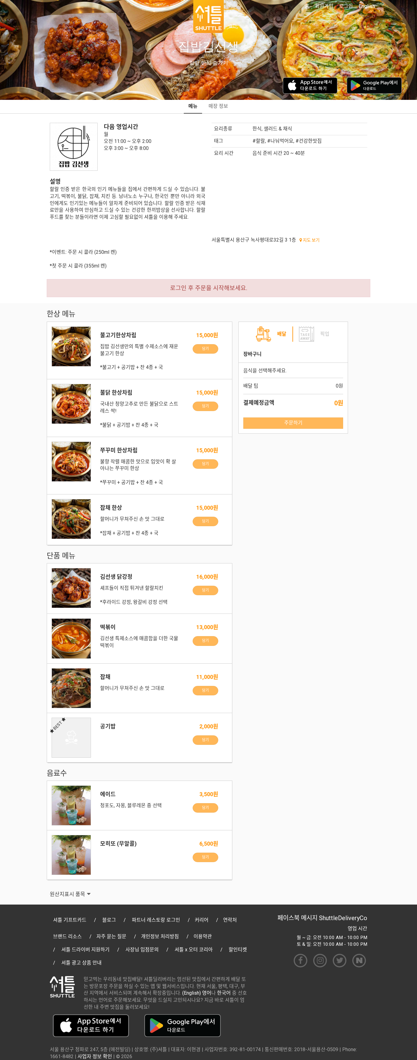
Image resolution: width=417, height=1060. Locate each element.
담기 (205, 349)
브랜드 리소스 (67, 936)
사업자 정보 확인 (95, 1056)
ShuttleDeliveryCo (343, 918)
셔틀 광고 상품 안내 (81, 963)
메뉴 (193, 106)
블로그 (109, 920)
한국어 (224, 993)
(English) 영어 (196, 993)
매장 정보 (218, 106)
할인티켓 (238, 950)
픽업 (324, 334)
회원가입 (324, 6)
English (367, 6)
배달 (281, 334)
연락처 (230, 920)
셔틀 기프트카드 (69, 920)
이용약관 (203, 936)
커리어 (202, 920)
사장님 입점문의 (142, 950)
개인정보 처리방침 (160, 936)
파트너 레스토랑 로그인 (156, 920)
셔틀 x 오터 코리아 (194, 950)
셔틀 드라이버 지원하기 (85, 950)
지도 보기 (311, 240)
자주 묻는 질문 (111, 936)
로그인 (346, 6)
